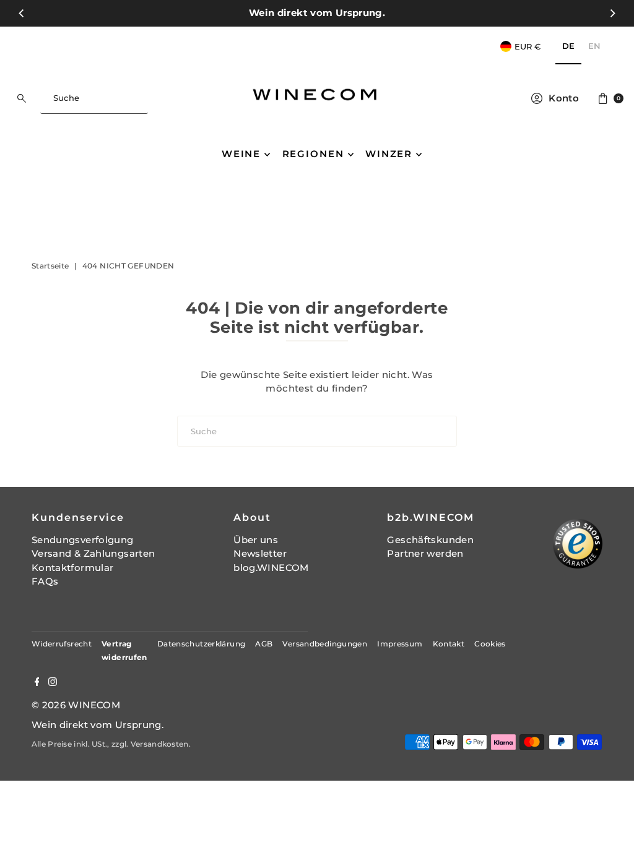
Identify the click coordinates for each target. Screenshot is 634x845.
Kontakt (449, 643)
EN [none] (594, 46)
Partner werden (425, 553)
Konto (564, 98)
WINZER (388, 154)
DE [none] (568, 46)
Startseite (50, 265)
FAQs (45, 581)
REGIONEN (313, 154)
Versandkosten (160, 743)
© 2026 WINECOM (76, 705)
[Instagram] (52, 683)
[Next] (612, 13)
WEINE (241, 154)
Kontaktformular (73, 567)
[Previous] (21, 13)
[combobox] (93, 98)
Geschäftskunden (430, 540)
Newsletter (260, 553)
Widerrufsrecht (62, 643)
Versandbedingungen (324, 643)
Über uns (255, 540)
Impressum (399, 643)
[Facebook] (37, 683)
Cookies (490, 643)
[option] (594, 47)
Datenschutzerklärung (201, 643)
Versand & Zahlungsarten (93, 553)
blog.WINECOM (271, 567)
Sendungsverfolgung (83, 540)
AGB (263, 643)
